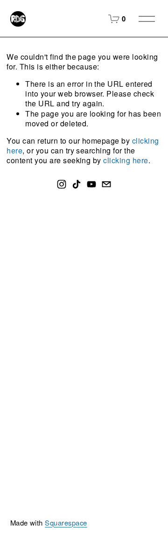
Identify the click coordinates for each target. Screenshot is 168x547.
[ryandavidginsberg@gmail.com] (106, 184)
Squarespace (66, 522)
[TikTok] (76, 184)
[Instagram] (61, 184)
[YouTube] (91, 184)
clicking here (125, 160)
